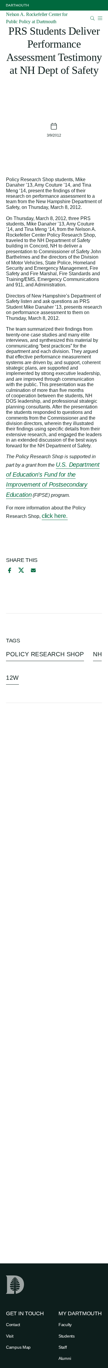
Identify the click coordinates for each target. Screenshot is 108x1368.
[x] (21, 570)
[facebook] (8, 570)
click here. (55, 515)
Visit (10, 1336)
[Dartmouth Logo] (17, 5)
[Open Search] (92, 18)
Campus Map (18, 1347)
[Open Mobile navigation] (100, 18)
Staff (62, 1347)
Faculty (65, 1324)
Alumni (64, 1358)
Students (66, 1336)
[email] (33, 570)
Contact (13, 1324)
